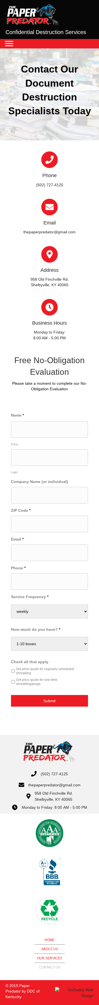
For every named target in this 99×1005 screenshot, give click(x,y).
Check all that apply (29, 662)
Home (49, 940)
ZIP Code (21, 510)
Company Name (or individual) (39, 481)
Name (17, 415)
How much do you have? (35, 629)
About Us (49, 949)
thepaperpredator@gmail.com (54, 785)
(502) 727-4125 (54, 774)
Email (17, 539)
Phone (18, 568)
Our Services (49, 958)
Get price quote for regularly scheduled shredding (45, 671)
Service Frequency (29, 597)
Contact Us (49, 967)
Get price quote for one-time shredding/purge (36, 682)
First (14, 444)
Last (14, 472)
